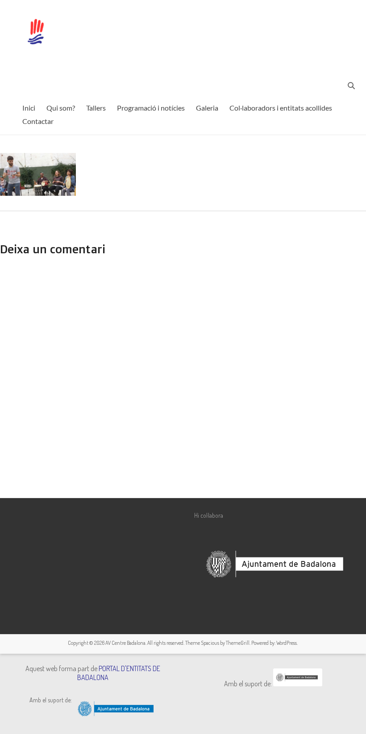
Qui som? (60, 107)
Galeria (207, 107)
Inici (28, 107)
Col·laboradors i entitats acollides (280, 107)
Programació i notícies (151, 107)
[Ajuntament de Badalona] (297, 683)
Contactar (38, 121)
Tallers (96, 107)
